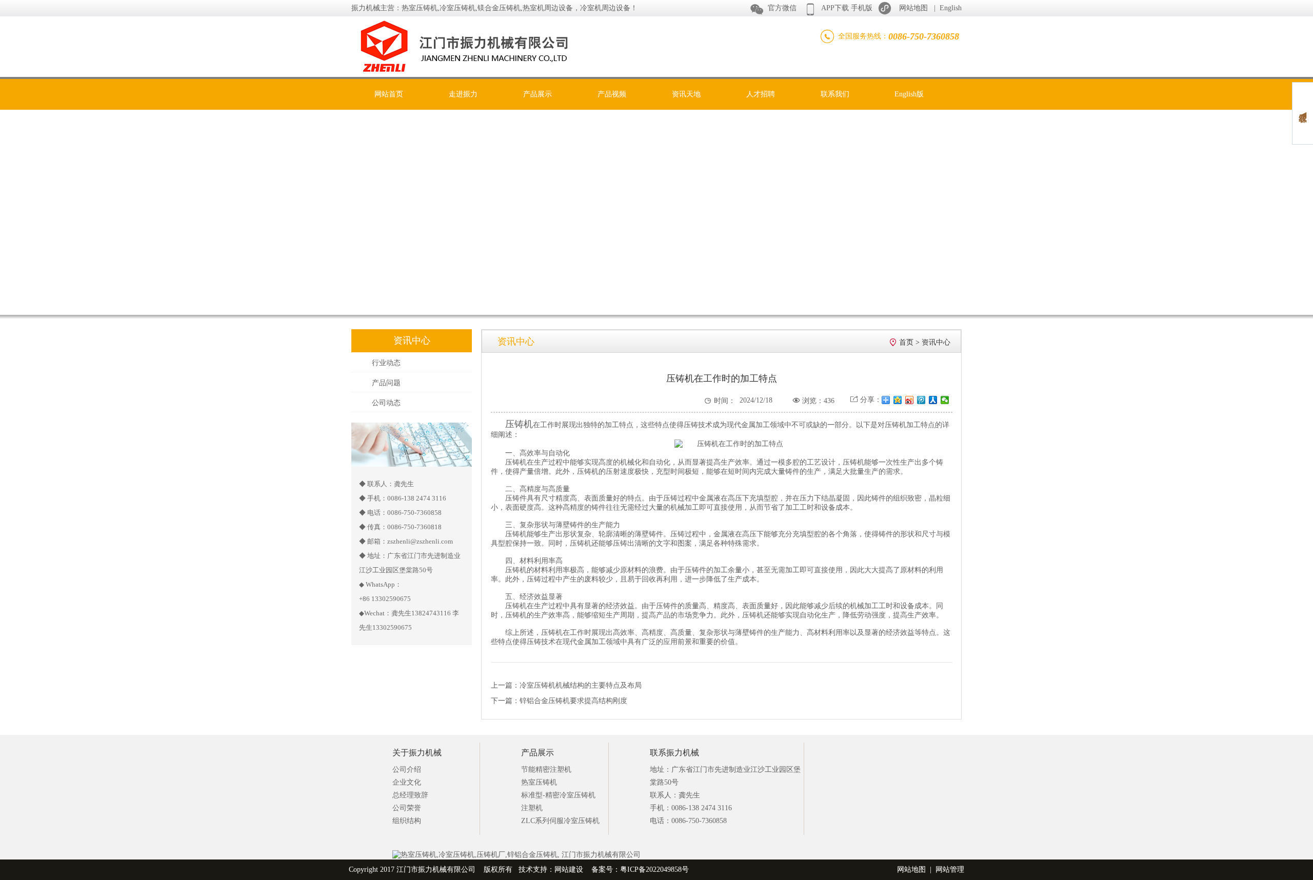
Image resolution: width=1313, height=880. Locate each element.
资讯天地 (686, 94)
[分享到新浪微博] (909, 400)
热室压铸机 (539, 782)
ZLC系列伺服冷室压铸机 (560, 821)
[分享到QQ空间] (897, 400)
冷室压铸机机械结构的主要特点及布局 (581, 685)
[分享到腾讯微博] (921, 400)
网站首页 (388, 94)
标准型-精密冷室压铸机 (558, 795)
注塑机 (532, 808)
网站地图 (913, 8)
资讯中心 (936, 342)
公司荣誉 (406, 808)
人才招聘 (760, 94)
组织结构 (406, 821)
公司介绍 (406, 769)
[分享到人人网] (933, 400)
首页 (906, 342)
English (951, 8)
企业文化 (406, 782)
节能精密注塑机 (546, 769)
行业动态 (386, 363)
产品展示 (537, 94)
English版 (909, 94)
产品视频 (612, 94)
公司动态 (386, 403)
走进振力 (463, 94)
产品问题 (386, 383)
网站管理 (950, 869)
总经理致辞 (410, 795)
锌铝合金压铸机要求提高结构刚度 (573, 701)
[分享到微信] (945, 400)
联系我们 (835, 94)
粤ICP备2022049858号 (654, 869)
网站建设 (568, 869)
